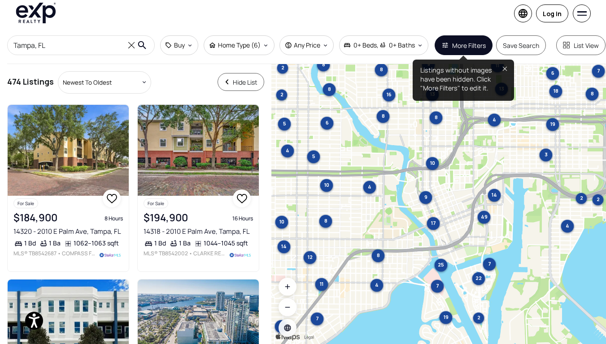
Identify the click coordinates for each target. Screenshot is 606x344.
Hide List (245, 82)
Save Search (521, 45)
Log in (552, 13)
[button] (287, 328)
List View (586, 45)
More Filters (469, 45)
